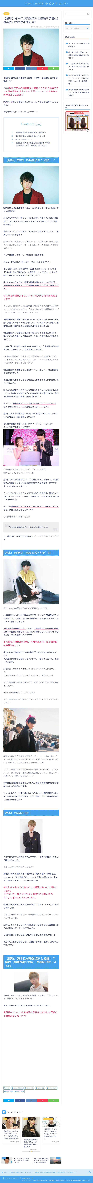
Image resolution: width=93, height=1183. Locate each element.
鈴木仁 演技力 (52, 1088)
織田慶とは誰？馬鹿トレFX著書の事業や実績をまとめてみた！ (78, 55)
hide (38, 124)
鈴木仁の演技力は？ (23, 139)
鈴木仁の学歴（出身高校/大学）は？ (30, 136)
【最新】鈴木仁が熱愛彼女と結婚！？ (30, 132)
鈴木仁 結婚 (20, 1091)
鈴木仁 (7, 1088)
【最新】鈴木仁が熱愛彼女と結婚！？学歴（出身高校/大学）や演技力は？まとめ (32, 144)
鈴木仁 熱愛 (9, 1091)
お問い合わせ (26, 1178)
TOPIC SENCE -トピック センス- (46, 3)
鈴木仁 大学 (29, 1088)
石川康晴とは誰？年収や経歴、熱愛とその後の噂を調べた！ (78, 67)
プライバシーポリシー (12, 1178)
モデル (6, 14)
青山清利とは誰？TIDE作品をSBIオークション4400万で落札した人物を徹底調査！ (78, 79)
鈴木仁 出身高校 (17, 1088)
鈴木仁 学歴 (40, 1088)
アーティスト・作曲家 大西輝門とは (78, 45)
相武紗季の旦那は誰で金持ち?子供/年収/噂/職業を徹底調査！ (78, 92)
